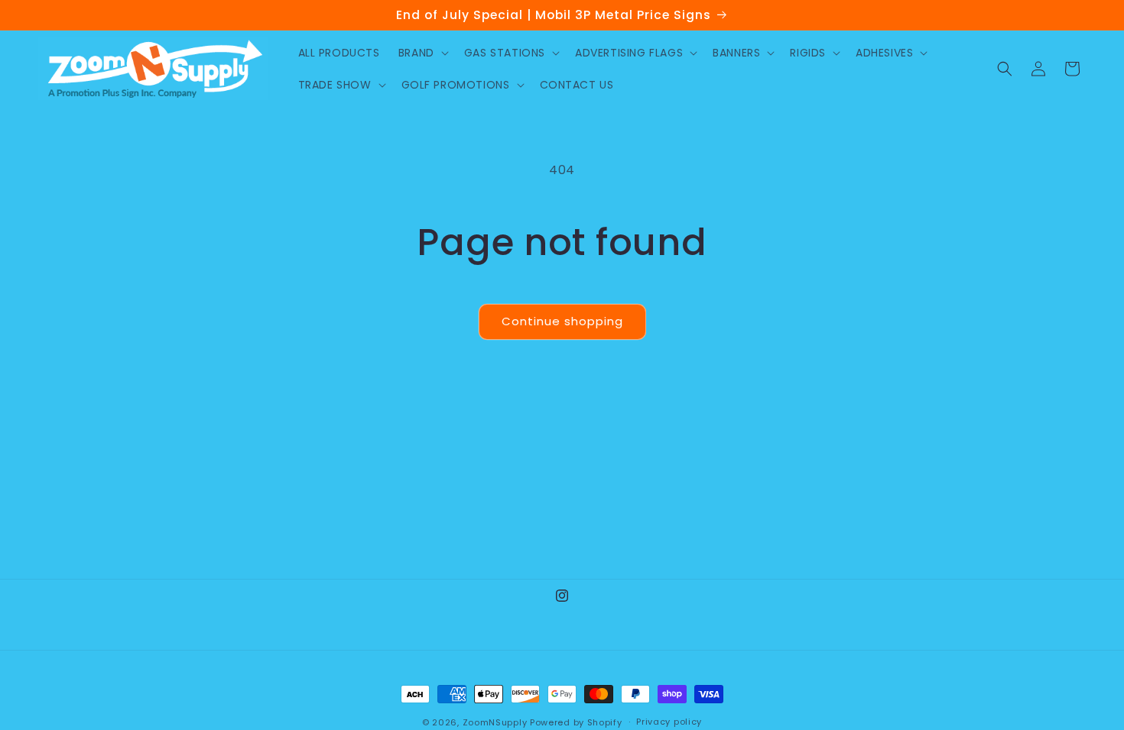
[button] (422, 53)
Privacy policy (669, 721)
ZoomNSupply (495, 722)
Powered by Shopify (576, 722)
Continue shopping (562, 321)
